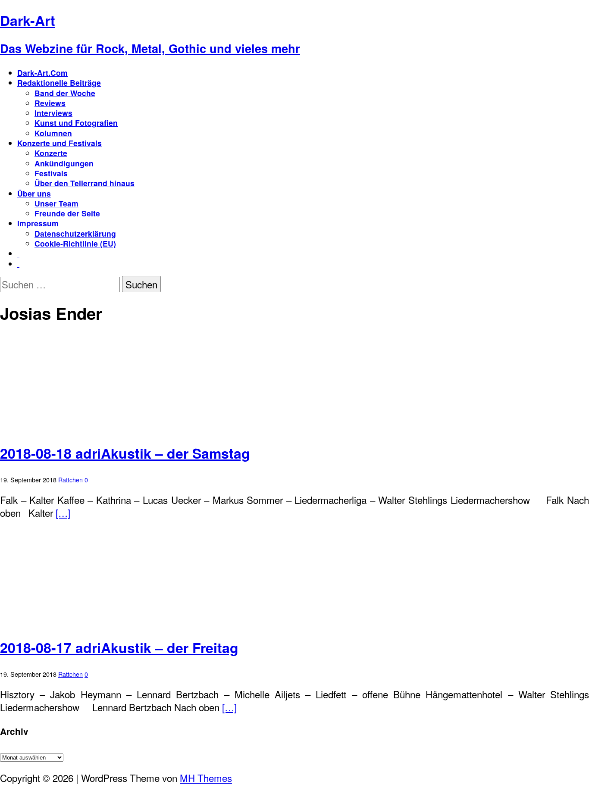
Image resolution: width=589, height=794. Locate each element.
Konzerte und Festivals (59, 143)
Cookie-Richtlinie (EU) (75, 243)
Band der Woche (64, 93)
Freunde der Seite (67, 213)
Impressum (38, 223)
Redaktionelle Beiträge (59, 82)
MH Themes (206, 778)
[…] (63, 512)
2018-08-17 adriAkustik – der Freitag (119, 647)
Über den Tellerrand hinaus (84, 183)
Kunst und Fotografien (76, 122)
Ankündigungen (64, 163)
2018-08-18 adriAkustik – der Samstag (125, 453)
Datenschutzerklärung (75, 233)
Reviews (50, 102)
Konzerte (50, 152)
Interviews (53, 112)
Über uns (34, 193)
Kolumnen (53, 133)
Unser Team (56, 203)
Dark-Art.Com (42, 72)
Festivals (51, 173)
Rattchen (70, 479)
